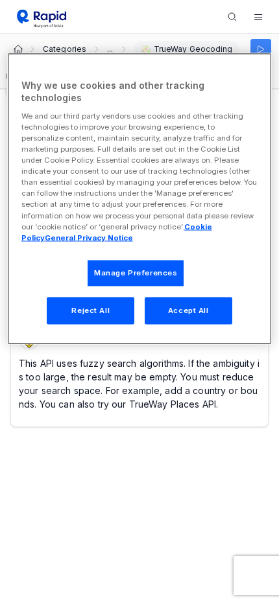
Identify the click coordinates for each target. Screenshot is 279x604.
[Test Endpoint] (260, 49)
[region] (140, 198)
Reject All (90, 309)
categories (64, 49)
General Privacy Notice (89, 237)
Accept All (188, 309)
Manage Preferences (135, 272)
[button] (258, 17)
